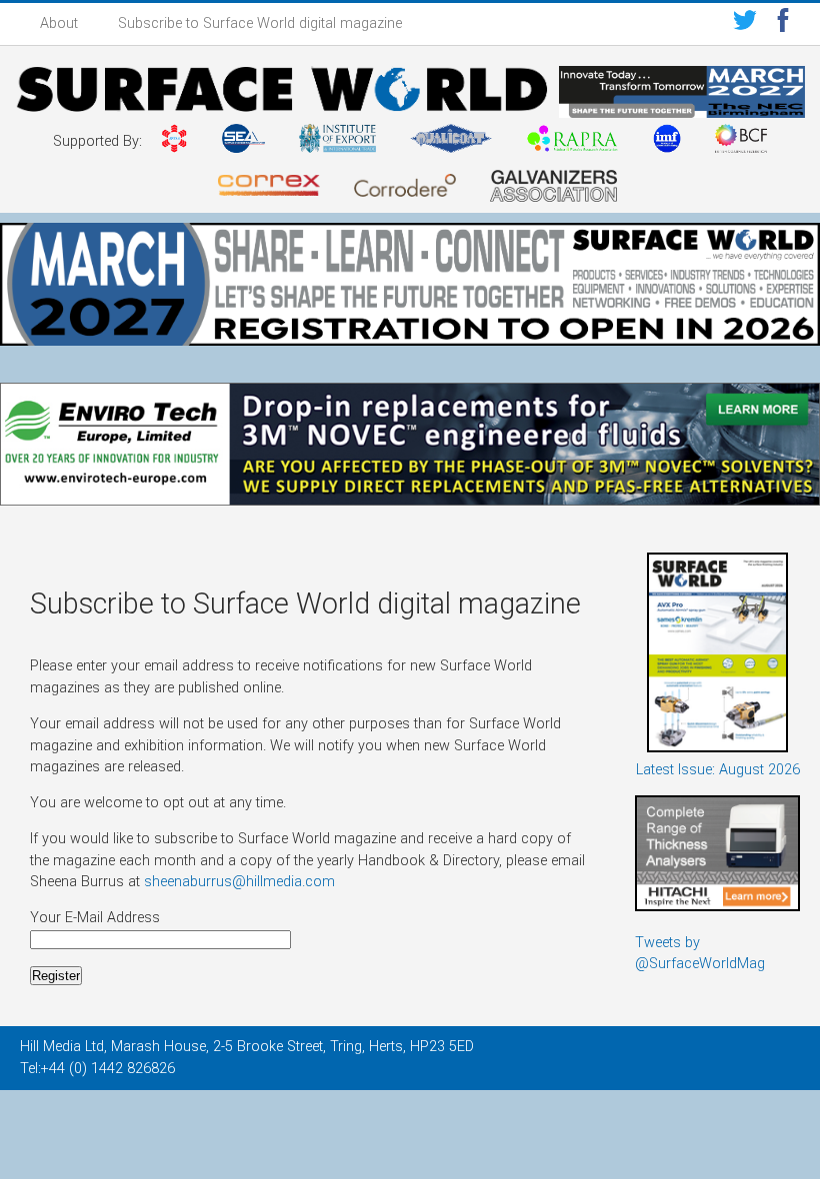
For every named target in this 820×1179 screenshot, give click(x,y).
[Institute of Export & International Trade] (337, 142)
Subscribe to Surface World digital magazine (260, 23)
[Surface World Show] (281, 92)
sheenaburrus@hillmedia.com (239, 881)
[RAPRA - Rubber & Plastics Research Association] (572, 142)
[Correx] (269, 189)
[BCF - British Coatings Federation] (741, 142)
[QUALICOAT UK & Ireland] (451, 142)
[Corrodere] (405, 189)
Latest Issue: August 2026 (718, 769)
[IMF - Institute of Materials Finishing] (667, 142)
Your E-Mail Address (97, 917)
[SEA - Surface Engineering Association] (174, 142)
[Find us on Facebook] (783, 23)
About (59, 23)
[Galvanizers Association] (553, 189)
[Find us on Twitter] (745, 23)
